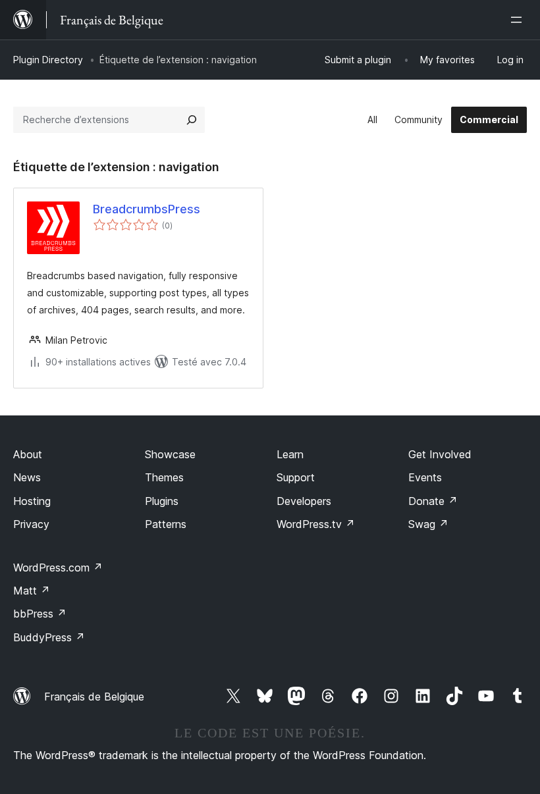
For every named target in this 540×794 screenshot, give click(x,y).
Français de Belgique (94, 696)
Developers (304, 501)
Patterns (165, 524)
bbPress (40, 613)
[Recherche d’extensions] (191, 120)
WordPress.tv (316, 524)
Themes (164, 477)
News (27, 477)
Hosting (32, 501)
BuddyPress (49, 637)
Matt (31, 590)
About (27, 454)
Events (425, 477)
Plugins (161, 501)
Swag (428, 524)
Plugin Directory (48, 59)
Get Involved (440, 454)
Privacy (31, 524)
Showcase (170, 454)
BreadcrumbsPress (146, 209)
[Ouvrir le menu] (519, 20)
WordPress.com (58, 567)
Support (296, 477)
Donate (433, 501)
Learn (290, 454)
